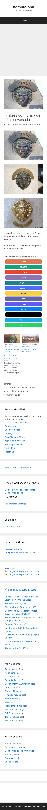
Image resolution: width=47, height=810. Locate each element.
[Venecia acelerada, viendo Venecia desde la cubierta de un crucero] (30, 338)
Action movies (11, 669)
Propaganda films (13, 706)
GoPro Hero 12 (20, 422)
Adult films (10, 673)
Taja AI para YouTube (15, 441)
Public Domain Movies (15, 504)
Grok (23, 315)
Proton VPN (10, 452)
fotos (8, 384)
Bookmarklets (11, 762)
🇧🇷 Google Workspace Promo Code (22, 574)
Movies (32, 589)
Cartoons (9, 676)
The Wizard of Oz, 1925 (16, 648)
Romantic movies (13, 709)
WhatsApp (23, 325)
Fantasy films (11, 691)
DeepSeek (23, 288)
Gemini (23, 277)
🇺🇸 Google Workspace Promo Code (22, 571)
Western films (11, 720)
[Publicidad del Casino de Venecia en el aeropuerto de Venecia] (12, 338)
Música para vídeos (14, 444)
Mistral (23, 293)
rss (21, 669)
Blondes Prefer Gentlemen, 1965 (20, 607)
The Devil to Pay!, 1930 (16, 603)
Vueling (8, 433)
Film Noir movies (13, 695)
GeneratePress (38, 806)
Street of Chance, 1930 (16, 624)
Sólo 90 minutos (13, 754)
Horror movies (11, 698)
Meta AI (23, 309)
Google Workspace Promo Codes (21, 751)
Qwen (23, 304)
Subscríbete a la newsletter (18, 467)
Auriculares (10, 426)
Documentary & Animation (17, 684)
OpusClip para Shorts (15, 437)
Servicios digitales (13, 549)
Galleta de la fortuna (15, 747)
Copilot (23, 299)
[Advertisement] (23, 48)
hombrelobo (23, 7)
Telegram (23, 320)
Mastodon (10, 568)
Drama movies (12, 687)
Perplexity (23, 283)
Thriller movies (12, 717)
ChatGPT (23, 267)
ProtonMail (10, 448)
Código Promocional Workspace (20, 552)
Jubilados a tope (13, 526)
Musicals (9, 702)
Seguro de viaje (12, 430)
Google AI (23, 272)
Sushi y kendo (13, 395)
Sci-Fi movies (11, 713)
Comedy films (11, 680)
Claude (23, 262)
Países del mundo (13, 743)
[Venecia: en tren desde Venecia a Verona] (13, 364)
